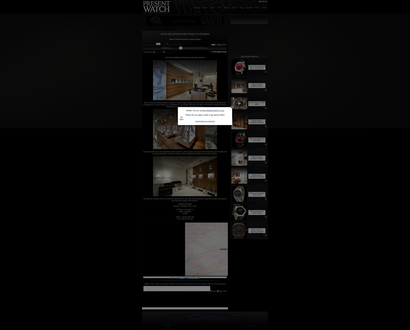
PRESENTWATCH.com (215, 111)
